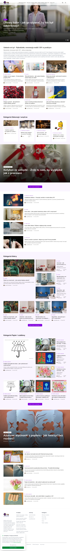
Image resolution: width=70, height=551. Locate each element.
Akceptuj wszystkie (13, 547)
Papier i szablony (41, 2)
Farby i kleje (47, 2)
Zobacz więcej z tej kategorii (34, 186)
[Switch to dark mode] (65, 3)
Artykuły (18, 512)
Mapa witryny (42, 544)
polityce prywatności (17, 542)
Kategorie (44, 512)
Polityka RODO (28, 544)
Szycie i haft (52, 2)
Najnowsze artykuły (22, 2)
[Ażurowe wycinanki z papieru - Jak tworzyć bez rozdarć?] (35, 429)
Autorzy (31, 512)
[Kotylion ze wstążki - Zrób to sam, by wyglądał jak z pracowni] (35, 163)
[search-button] (62, 2)
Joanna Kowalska (7, 175)
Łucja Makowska (32, 518)
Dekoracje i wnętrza (30, 2)
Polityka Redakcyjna (35, 544)
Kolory (36, 2)
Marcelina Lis (6, 32)
